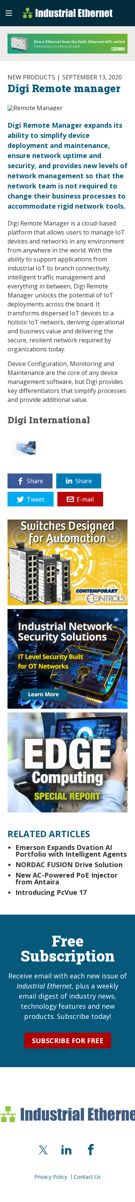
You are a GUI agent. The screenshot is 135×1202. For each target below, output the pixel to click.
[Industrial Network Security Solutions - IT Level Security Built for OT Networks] (68, 658)
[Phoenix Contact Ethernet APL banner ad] (68, 44)
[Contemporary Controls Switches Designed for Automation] (68, 561)
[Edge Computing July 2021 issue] (68, 761)
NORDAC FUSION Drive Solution (69, 864)
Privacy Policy (50, 1177)
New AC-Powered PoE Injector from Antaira (66, 878)
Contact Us (87, 1177)
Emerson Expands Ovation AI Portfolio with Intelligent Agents (71, 851)
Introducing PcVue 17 (51, 892)
